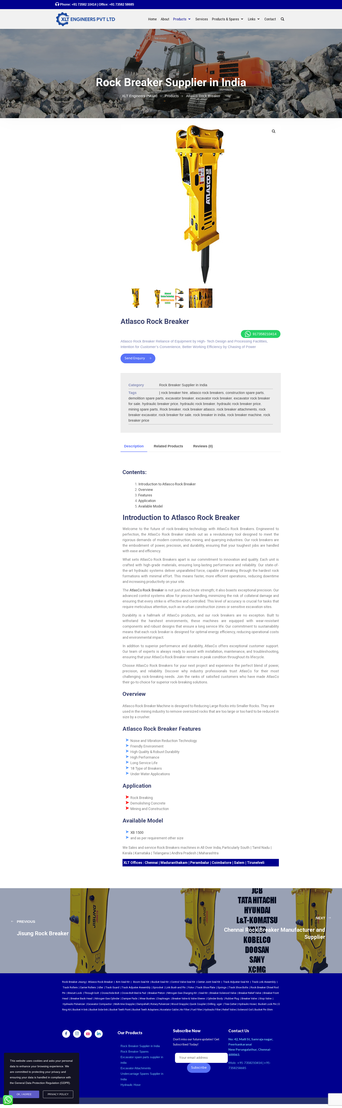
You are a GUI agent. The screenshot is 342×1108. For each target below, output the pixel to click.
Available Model (150, 506)
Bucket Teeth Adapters (145, 1009)
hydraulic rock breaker (197, 404)
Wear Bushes (147, 998)
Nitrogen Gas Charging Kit (182, 992)
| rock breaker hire (173, 393)
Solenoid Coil (245, 1009)
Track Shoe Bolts (238, 987)
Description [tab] (134, 446)
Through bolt (91, 992)
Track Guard (112, 987)
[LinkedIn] (99, 1034)
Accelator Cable (169, 1009)
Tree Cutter (230, 1004)
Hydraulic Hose (247, 1004)
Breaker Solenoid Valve (223, 992)
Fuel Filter (196, 1009)
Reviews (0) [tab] (203, 446)
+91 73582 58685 (121, 4)
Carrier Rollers (88, 987)
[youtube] (88, 1034)
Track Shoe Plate (205, 987)
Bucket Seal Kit (160, 981)
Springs (222, 987)
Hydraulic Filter (212, 1009)
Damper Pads (129, 998)
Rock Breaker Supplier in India (183, 385)
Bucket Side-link (98, 1009)
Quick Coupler (198, 1004)
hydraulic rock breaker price (239, 404)
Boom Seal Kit (141, 981)
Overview (145, 490)
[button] (273, 131)
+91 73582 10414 (84, 4)
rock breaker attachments (237, 409)
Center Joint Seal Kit (209, 981)
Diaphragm (163, 998)
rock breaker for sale (175, 415)
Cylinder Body (215, 998)
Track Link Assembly (264, 981)
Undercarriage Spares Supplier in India (142, 1076)
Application (147, 501)
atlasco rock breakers (207, 393)
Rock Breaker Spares (135, 1051)
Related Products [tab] (168, 446)
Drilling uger (215, 1004)
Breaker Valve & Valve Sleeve (188, 998)
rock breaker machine (244, 415)
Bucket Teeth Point (120, 1009)
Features (145, 495)
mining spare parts (143, 409)
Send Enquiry (134, 358)
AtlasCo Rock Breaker (147, 590)
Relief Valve (229, 1009)
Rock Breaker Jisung (74, 981)
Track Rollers (70, 987)
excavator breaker (179, 398)
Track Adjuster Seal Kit (236, 981)
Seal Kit (203, 992)
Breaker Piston (156, 992)
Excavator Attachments (136, 1068)
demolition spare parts (145, 398)
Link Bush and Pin (176, 987)
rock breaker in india (209, 415)
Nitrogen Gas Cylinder (107, 998)
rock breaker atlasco (199, 409)
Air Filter (184, 1009)
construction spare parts (245, 393)
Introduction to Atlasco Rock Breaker (167, 484)
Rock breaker (170, 409)
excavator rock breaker (214, 398)
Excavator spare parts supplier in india (142, 1059)
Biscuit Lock (75, 992)
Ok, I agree (24, 1094)
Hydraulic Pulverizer (74, 1004)
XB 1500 (136, 832)
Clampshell (142, 1004)
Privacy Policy (58, 1094)
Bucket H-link (80, 1009)
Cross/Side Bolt (110, 992)
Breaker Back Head (81, 998)
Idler (100, 987)
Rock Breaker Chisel (262, 987)
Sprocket (158, 987)
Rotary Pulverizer (160, 1004)
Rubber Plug (232, 998)
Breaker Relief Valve (250, 992)
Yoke (191, 987)
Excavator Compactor (99, 1004)
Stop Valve (265, 998)
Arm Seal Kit (123, 981)
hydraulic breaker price (160, 404)
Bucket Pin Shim (264, 1009)
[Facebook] (66, 1034)
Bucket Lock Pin (267, 1004)
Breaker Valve (249, 998)
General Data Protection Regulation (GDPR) (42, 1082)
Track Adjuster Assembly (136, 987)
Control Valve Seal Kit (183, 981)
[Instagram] (77, 1034)
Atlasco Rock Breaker (100, 981)
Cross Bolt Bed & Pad (134, 992)
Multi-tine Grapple (124, 1004)
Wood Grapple (179, 1004)
